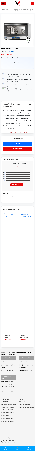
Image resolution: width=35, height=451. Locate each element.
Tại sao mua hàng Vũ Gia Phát (8, 404)
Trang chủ (5, 10)
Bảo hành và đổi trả (23, 401)
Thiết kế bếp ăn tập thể (7, 415)
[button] (32, 3)
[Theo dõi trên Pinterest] (8, 441)
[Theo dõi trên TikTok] (5, 441)
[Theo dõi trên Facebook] (2, 441)
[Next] (32, 279)
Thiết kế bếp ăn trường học (8, 412)
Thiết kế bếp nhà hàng (7, 418)
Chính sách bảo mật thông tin (26, 407)
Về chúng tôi (4, 401)
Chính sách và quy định (25, 404)
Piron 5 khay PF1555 (8, 336)
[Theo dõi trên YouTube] (11, 441)
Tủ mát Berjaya (5, 421)
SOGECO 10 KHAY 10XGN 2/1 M (25, 336)
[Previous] (3, 279)
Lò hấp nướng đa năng (24, 10)
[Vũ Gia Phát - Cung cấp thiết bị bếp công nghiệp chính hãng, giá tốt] (17, 3)
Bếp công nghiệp (15, 10)
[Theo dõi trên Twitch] (14, 441)
